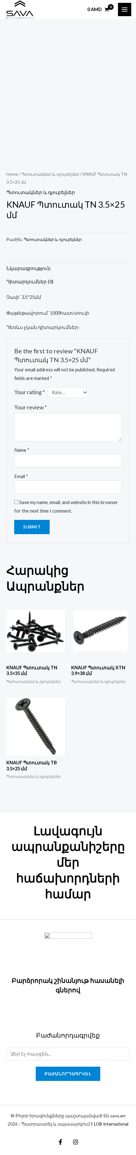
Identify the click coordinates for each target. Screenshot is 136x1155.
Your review (30, 407)
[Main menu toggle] (124, 9)
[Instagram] (75, 1142)
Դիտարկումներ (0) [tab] (29, 281)
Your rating (29, 392)
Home (12, 174)
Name (21, 450)
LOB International (111, 1124)
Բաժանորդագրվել (68, 1073)
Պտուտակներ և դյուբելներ (50, 174)
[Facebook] (60, 1142)
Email (21, 476)
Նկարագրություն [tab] (28, 268)
